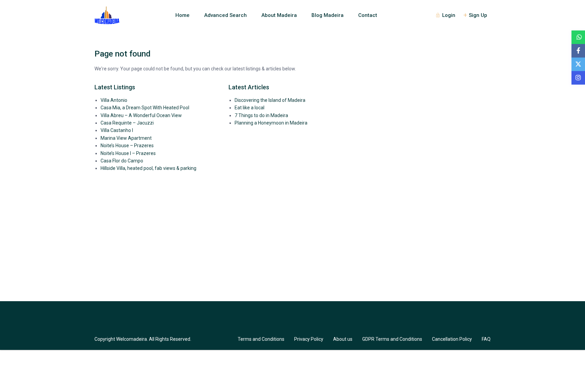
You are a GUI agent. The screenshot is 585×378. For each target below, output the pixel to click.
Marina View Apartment (126, 138)
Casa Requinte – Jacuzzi (127, 123)
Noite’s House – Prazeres (127, 145)
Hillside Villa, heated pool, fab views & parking (148, 168)
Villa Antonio (114, 100)
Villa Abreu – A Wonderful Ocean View (141, 115)
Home (182, 15)
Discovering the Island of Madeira (270, 100)
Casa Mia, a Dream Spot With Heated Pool (145, 107)
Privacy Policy (308, 339)
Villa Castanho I (117, 130)
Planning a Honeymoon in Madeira (271, 123)
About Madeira (279, 15)
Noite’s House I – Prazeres (128, 153)
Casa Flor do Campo (122, 160)
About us (342, 339)
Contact (367, 15)
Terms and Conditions (261, 339)
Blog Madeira (327, 15)
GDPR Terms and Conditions (392, 339)
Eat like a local (249, 107)
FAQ (486, 339)
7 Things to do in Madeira (261, 115)
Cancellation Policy (452, 339)
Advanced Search (225, 15)
